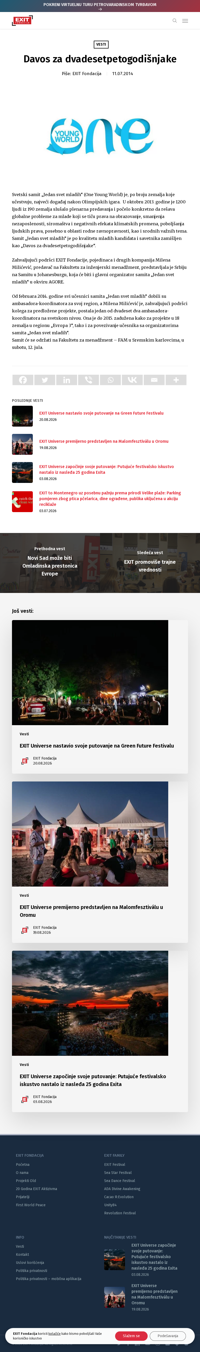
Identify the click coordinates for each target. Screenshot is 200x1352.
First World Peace (31, 1205)
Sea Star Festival (118, 1173)
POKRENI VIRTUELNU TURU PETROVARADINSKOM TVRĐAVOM (100, 4)
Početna (22, 1164)
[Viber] (88, 380)
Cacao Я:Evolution (119, 1197)
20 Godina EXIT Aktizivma (36, 1189)
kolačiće (54, 1334)
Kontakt (22, 1254)
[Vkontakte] (132, 380)
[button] (185, 20)
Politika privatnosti (31, 1271)
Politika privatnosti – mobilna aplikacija (48, 1279)
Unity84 (110, 1205)
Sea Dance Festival (119, 1181)
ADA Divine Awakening (122, 1189)
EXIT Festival (114, 1164)
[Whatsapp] (110, 380)
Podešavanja (168, 1336)
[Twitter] (44, 380)
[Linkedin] (66, 380)
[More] (176, 380)
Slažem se (131, 1336)
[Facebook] (22, 380)
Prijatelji (22, 1197)
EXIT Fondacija (87, 73)
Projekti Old (26, 1181)
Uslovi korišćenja (30, 1262)
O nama (22, 1173)
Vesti (101, 44)
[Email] (154, 380)
